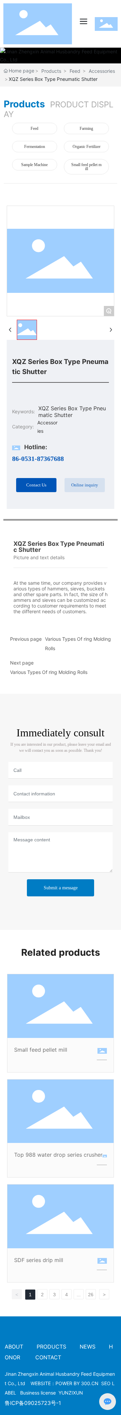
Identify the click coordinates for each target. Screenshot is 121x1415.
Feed (75, 71)
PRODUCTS (51, 1346)
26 (90, 1294)
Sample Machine (34, 164)
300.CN (89, 1383)
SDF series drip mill (38, 1260)
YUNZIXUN (70, 1393)
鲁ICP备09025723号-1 (33, 1403)
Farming (86, 128)
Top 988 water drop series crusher (58, 1154)
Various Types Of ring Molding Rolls (48, 672)
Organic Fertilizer (86, 146)
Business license (38, 1393)
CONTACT (48, 1357)
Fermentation (34, 146)
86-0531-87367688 (38, 458)
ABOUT (15, 1346)
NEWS (87, 1346)
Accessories (102, 71)
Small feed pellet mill (86, 166)
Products (51, 71)
